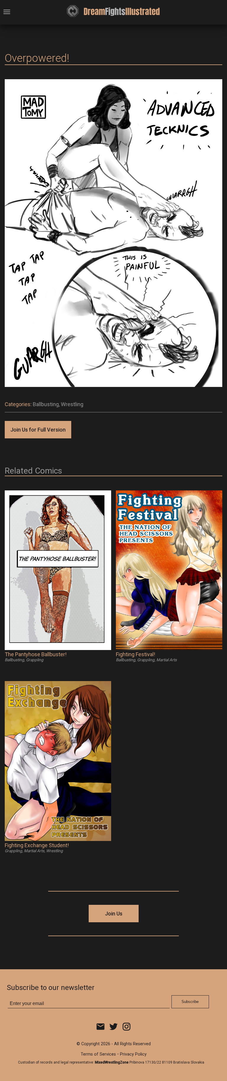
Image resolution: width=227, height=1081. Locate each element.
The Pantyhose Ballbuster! (36, 654)
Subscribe (190, 1001)
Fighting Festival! (135, 654)
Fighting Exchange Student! (37, 845)
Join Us (113, 913)
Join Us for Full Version (38, 430)
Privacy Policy (133, 1054)
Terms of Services (98, 1054)
